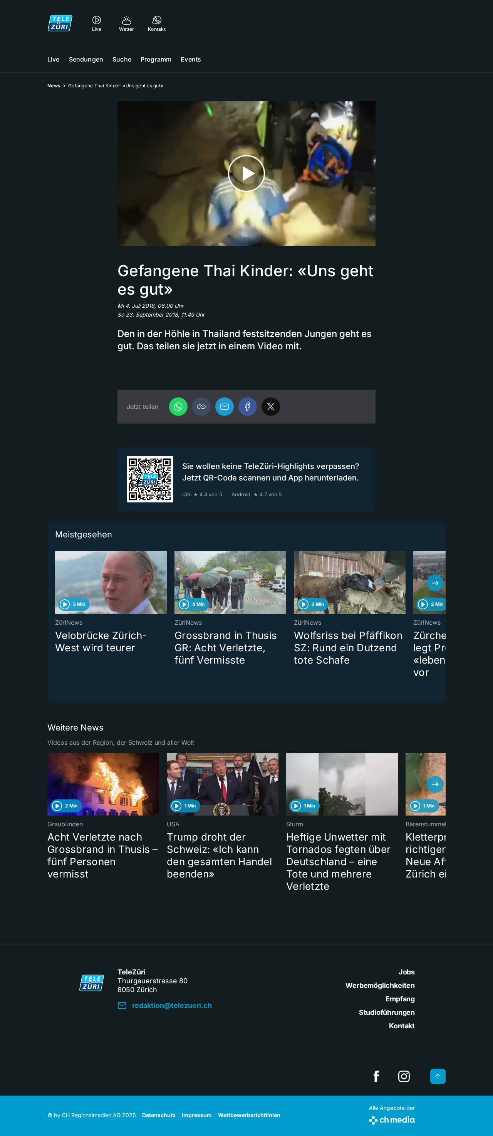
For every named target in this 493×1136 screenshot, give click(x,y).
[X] (271, 406)
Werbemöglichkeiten (380, 985)
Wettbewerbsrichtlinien (249, 1115)
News (53, 85)
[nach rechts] (435, 582)
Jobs (407, 972)
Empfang (400, 999)
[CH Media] (392, 1118)
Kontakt (402, 1026)
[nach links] (57, 582)
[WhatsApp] (178, 406)
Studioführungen (387, 1012)
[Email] (224, 406)
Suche (121, 59)
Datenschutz (159, 1115)
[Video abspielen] (246, 173)
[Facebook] (247, 406)
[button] (201, 406)
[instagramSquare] (404, 1076)
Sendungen (86, 59)
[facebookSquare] (376, 1076)
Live (53, 59)
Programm (156, 59)
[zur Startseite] (60, 23)
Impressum (197, 1115)
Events (191, 59)
